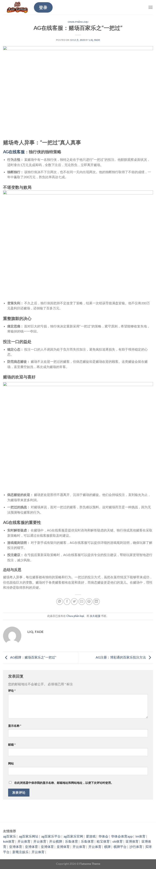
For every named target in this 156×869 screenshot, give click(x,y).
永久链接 (95, 615)
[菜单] (150, 7)
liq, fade (94, 40)
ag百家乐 (9, 836)
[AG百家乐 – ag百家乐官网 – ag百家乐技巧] (17, 7)
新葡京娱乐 (20, 852)
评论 (12, 690)
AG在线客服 (14, 151)
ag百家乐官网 (73, 836)
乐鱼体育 (71, 841)
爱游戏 (91, 836)
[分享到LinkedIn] (96, 601)
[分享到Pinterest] (89, 601)
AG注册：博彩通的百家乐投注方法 (121, 657)
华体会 (103, 836)
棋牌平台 (120, 846)
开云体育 (23, 841)
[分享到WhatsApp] (59, 601)
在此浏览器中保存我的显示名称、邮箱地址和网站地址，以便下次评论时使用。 (64, 782)
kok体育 (9, 841)
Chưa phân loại (78, 22)
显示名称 (14, 725)
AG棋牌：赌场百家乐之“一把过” (33, 657)
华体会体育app (122, 836)
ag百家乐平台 (51, 836)
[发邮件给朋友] (81, 601)
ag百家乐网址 (28, 836)
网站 (11, 763)
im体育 (140, 836)
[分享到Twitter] (74, 601)
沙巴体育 (135, 846)
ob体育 (118, 841)
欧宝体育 (103, 841)
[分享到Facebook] (67, 601)
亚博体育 (132, 841)
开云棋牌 (55, 841)
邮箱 (12, 744)
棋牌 (107, 846)
